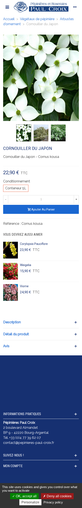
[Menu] (7, 7)
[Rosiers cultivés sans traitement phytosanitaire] (41, 385)
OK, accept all (26, 496)
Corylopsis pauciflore (34, 244)
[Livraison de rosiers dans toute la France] (41, 374)
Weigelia (25, 265)
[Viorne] (10, 292)
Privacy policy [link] (53, 502)
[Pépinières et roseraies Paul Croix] (41, 7)
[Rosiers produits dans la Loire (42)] (41, 395)
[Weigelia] (10, 271)
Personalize (30, 502)
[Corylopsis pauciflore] (10, 250)
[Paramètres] (75, 7)
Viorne (24, 286)
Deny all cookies (58, 496)
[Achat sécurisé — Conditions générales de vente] (41, 364)
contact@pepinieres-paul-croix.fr (28, 443)
